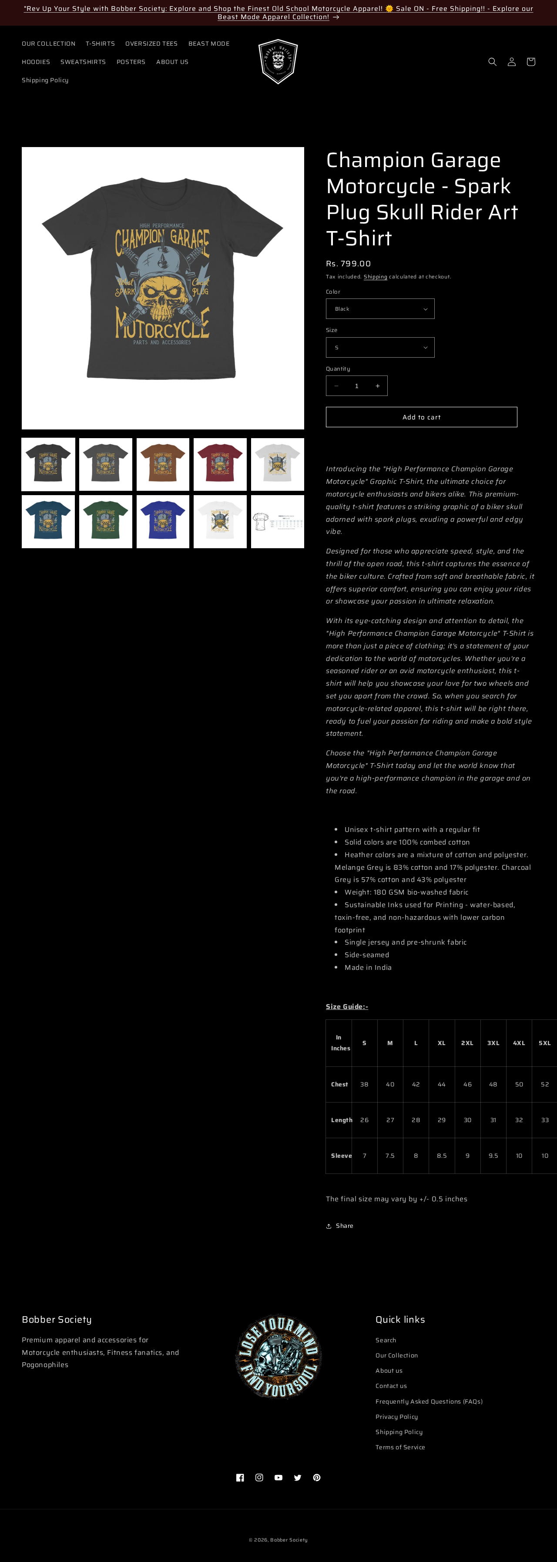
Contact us (391, 1386)
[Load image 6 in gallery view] (48, 521)
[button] (492, 61)
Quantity (338, 369)
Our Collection (397, 1355)
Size (332, 330)
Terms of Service (401, 1447)
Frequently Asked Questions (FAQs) (429, 1401)
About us (389, 1370)
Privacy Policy (397, 1416)
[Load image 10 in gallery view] (277, 521)
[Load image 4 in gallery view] (220, 464)
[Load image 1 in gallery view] (48, 464)
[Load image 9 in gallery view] (220, 521)
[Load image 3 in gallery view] (163, 464)
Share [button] (345, 1225)
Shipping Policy (399, 1432)
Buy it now (421, 442)
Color (333, 292)
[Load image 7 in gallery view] (105, 521)
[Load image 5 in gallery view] (277, 464)
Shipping (376, 276)
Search (386, 1340)
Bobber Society (289, 1540)
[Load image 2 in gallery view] (105, 464)
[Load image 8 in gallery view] (163, 521)
